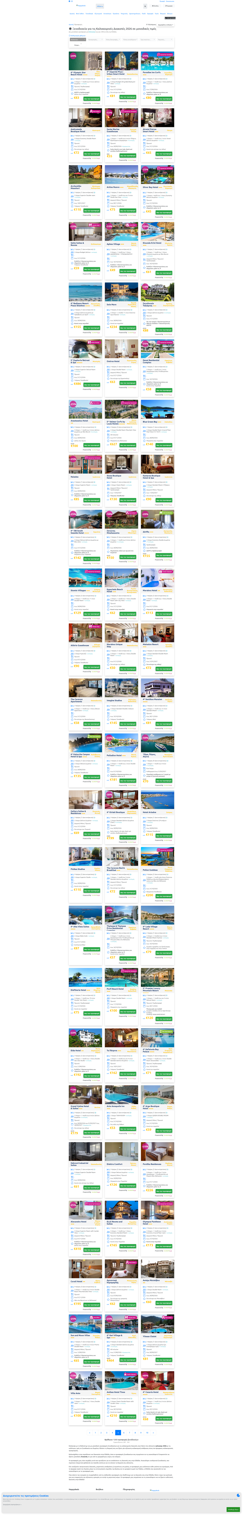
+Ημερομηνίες (126, 146)
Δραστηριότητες (134, 13)
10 (147, 1432)
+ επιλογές (84, 83)
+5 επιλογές (118, 822)
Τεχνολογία (89, 13)
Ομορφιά (150, 13)
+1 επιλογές (149, 765)
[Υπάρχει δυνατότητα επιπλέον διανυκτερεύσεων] (94, 79)
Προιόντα (116, 13)
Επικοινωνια (170, 1)
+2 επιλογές (167, 312)
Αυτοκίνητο (107, 13)
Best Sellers (80, 13)
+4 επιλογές (93, 432)
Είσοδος (155, 6)
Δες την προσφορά (91, 99)
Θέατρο (169, 13)
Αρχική (72, 13)
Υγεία (157, 13)
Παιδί (144, 13)
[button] (165, 24)
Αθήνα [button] (99, 6)
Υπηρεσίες (124, 13)
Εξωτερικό (98, 13)
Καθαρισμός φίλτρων (77, 35)
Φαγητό (163, 13)
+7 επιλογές (149, 542)
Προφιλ (162, 1)
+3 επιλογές (131, 140)
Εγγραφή (169, 6)
